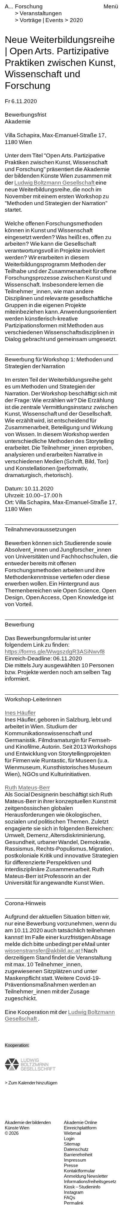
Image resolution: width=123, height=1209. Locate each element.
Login (69, 1138)
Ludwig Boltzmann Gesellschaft (55, 182)
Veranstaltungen (41, 13)
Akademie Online (80, 1122)
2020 (76, 20)
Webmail (72, 1133)
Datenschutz (76, 1149)
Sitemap (72, 1143)
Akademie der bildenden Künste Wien (28, 1125)
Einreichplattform (80, 1127)
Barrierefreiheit (78, 1154)
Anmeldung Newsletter (86, 1176)
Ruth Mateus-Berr (27, 787)
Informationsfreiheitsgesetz (90, 1181)
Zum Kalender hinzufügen (32, 1082)
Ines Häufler (20, 713)
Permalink (74, 1202)
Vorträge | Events (41, 20)
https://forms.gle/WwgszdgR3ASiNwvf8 (55, 651)
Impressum (75, 1159)
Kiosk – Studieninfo (82, 1186)
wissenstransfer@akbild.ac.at (43, 951)
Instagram (74, 1192)
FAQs (69, 1197)
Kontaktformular (79, 1170)
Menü (111, 6)
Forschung (29, 6)
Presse (71, 1165)
